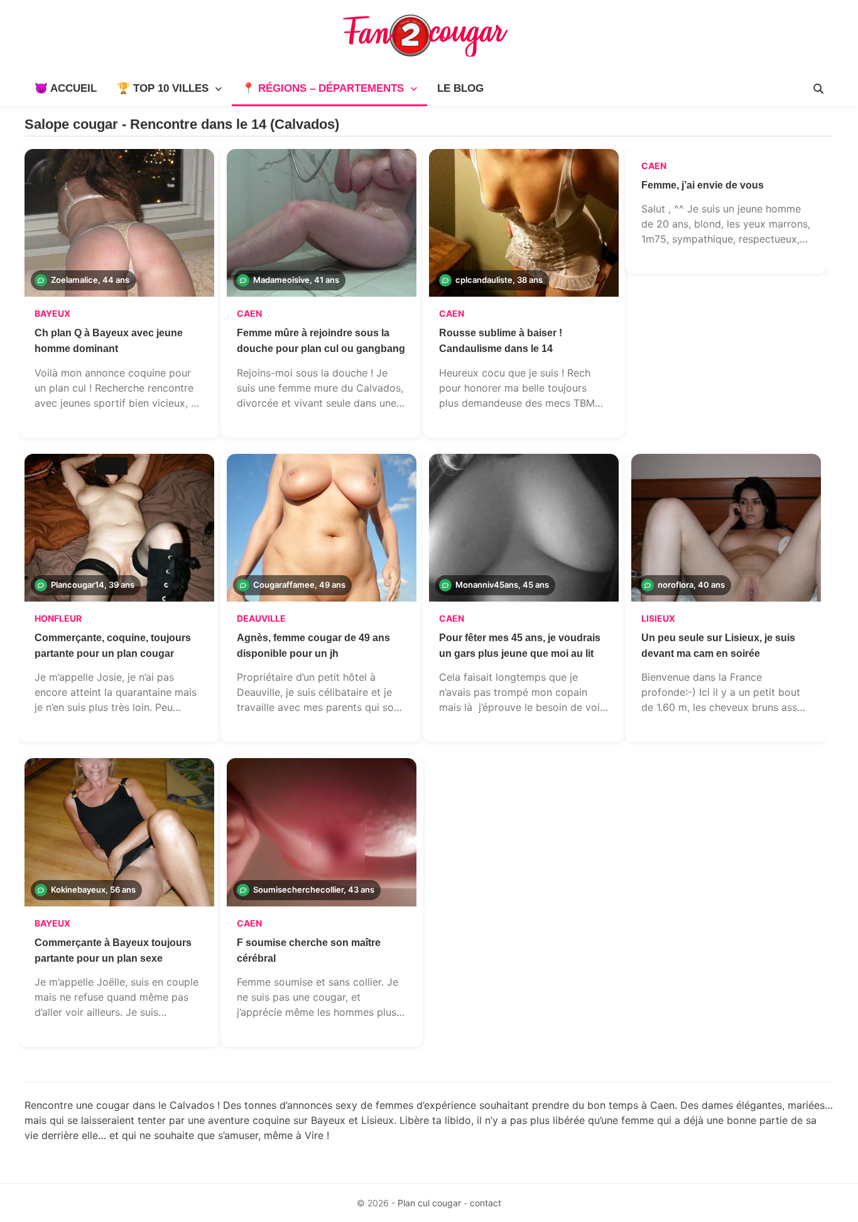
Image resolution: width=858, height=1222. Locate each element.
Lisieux (658, 618)
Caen (249, 313)
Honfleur (58, 618)
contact (485, 1202)
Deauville (261, 618)
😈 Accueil (66, 88)
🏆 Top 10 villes (163, 88)
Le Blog (460, 88)
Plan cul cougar (429, 1202)
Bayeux (52, 313)
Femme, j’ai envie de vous (702, 185)
